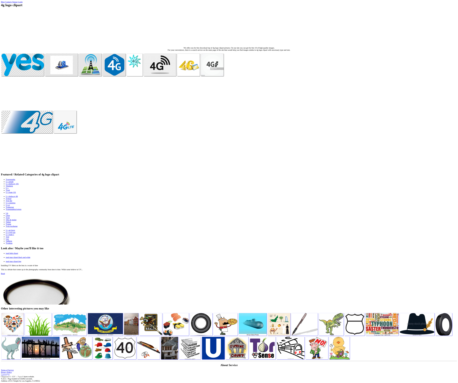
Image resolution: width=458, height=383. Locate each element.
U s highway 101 (12, 184)
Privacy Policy (6, 372)
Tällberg (9, 241)
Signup (15, 2)
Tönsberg (9, 186)
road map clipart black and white (18, 257)
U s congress (10, 203)
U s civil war (10, 232)
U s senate (9, 182)
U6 (7, 213)
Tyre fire (9, 201)
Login (20, 2)
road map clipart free (13, 261)
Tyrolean (9, 243)
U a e (8, 205)
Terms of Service (7, 370)
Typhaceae (10, 207)
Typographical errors (13, 209)
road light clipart (12, 253)
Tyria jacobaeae (12, 226)
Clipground (12, 376)
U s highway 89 (12, 196)
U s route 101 (11, 192)
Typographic (10, 180)
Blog (3, 2)
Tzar (7, 237)
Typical (8, 199)
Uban (8, 216)
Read (3, 274)
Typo (8, 218)
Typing (8, 224)
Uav (7, 239)
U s (7, 188)
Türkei (8, 222)
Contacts (8, 2)
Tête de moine (11, 220)
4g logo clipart (7, 73)
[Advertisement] (229, 27)
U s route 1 (10, 235)
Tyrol (8, 190)
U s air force (10, 230)
